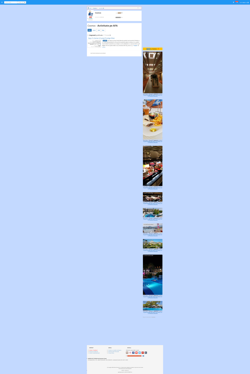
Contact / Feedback (93, 350)
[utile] (233, 2)
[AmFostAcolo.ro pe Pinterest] (143, 352)
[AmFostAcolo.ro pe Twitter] (139, 352)
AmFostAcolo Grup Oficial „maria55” (134, 355)
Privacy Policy (111, 353)
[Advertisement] (152, 26)
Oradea (90, 18)
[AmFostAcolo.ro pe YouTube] (136, 352)
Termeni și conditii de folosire (114, 350)
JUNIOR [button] (119, 12)
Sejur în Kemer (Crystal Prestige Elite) (101, 38)
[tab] (90, 30)
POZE (148, 49)
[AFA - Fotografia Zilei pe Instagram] (130, 352)
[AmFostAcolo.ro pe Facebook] (133, 352)
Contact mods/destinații (94, 353)
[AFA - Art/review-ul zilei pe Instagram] (127, 352)
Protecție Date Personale (113, 351)
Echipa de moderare (93, 351)
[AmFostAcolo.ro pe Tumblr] (146, 352)
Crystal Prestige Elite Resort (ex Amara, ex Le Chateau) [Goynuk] (152, 95)
